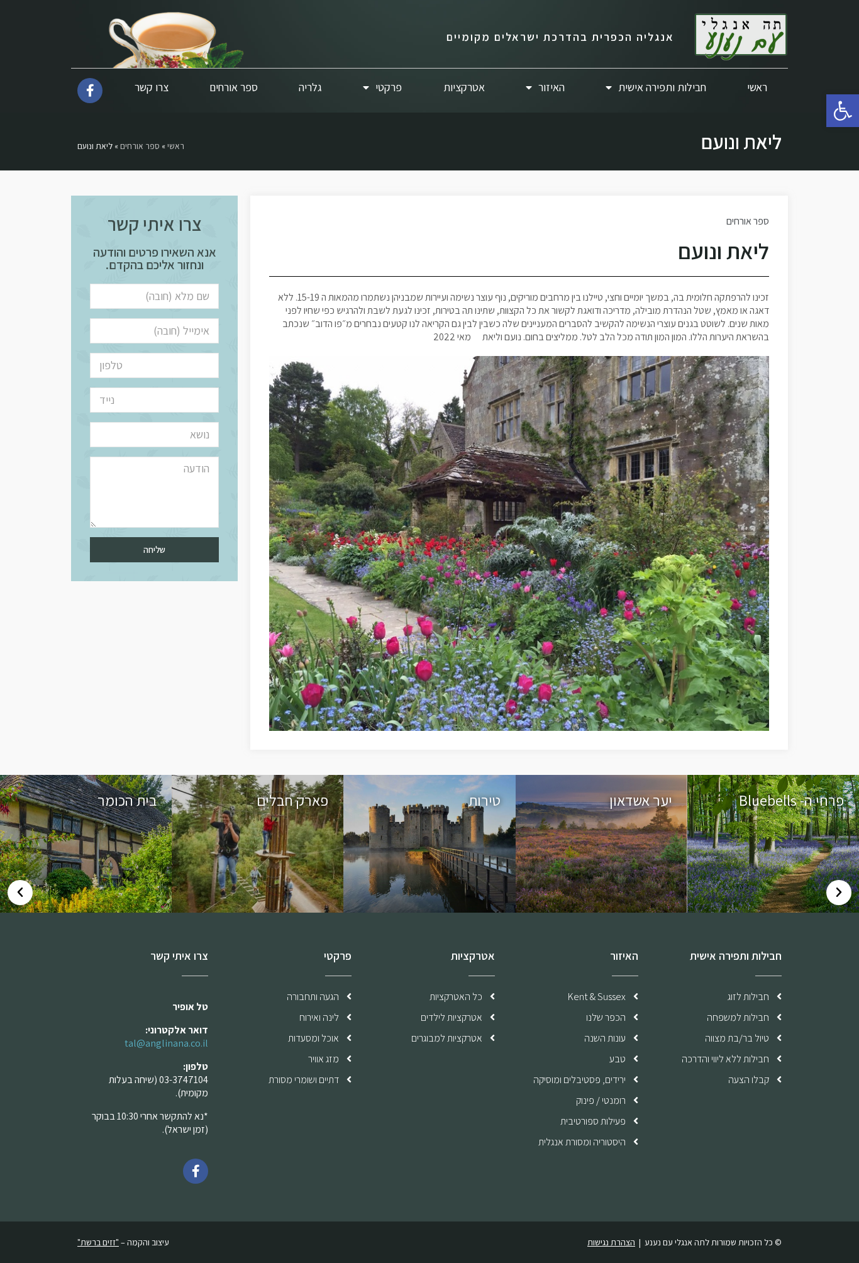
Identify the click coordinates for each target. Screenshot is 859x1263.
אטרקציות (464, 87)
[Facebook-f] (90, 90)
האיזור (551, 87)
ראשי (757, 87)
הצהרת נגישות (611, 1242)
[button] (838, 892)
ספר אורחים (233, 87)
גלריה (310, 87)
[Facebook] (195, 1171)
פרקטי (388, 87)
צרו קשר (152, 87)
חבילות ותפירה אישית (662, 87)
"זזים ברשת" (98, 1242)
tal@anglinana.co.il (166, 1043)
